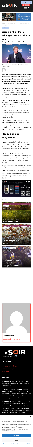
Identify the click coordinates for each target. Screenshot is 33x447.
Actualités (4, 23)
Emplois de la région (8, 369)
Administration (12, 70)
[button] (30, 417)
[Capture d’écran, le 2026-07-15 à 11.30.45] (16, 17)
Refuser (16, 440)
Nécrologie (26, 2)
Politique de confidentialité (9, 443)
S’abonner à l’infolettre (9, 366)
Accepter (16, 435)
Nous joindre (6, 372)
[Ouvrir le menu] (25, 8)
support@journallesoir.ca (12, 339)
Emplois (26, 5)
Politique (10, 23)
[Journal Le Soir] (10, 6)
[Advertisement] (16, 284)
